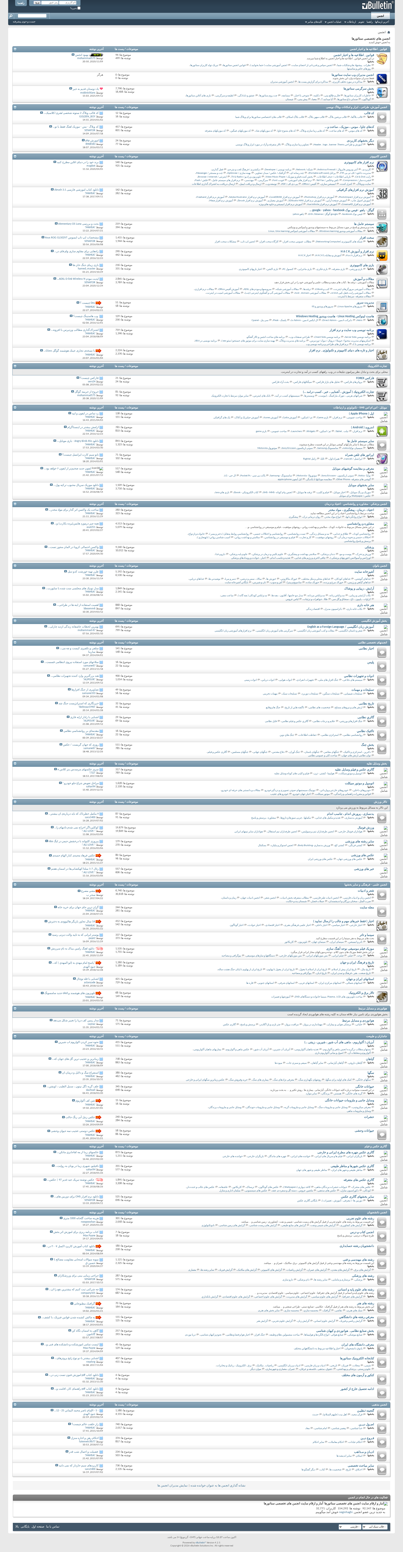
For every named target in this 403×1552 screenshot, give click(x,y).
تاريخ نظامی (366, 703)
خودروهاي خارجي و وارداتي (334, 790)
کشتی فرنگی (355, 845)
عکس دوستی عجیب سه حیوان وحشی (73, 1131)
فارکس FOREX (365, 378)
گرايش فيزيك (226, 1270)
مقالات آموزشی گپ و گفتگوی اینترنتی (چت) (267, 293)
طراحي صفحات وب (299, 337)
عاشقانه (223, 1187)
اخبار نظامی (366, 648)
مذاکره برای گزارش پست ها (313, 82)
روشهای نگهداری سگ (310, 1080)
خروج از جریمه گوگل (87, 392)
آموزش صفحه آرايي (336, 200)
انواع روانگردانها (354, 517)
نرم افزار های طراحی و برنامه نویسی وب (327, 344)
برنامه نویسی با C (362, 344)
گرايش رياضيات (295, 1270)
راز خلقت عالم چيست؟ (85, 1424)
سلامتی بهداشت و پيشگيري (302, 554)
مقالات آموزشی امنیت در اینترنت (223, 293)
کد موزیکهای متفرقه (215, 131)
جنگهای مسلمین (240, 752)
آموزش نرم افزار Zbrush (250, 200)
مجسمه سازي (311, 1310)
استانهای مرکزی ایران (330, 983)
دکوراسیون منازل (350, 1190)
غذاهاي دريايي (196, 579)
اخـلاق (359, 1469)
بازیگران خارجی (255, 1156)
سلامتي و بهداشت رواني (247, 537)
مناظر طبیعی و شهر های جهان (311, 1170)
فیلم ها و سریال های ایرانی (328, 1156)
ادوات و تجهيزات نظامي (359, 676)
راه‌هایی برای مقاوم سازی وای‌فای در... (76, 251)
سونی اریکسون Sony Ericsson (297, 448)
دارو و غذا (220, 554)
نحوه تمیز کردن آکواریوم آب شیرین (78, 1042)
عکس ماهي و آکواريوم (237, 1049)
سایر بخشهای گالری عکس (357, 1196)
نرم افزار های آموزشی (300, 180)
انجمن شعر (270, 898)
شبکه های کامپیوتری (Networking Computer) (339, 242)
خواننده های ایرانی (300, 1156)
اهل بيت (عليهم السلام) (335, 1414)
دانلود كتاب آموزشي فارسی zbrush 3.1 (76, 189)
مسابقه (286, 95)
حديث (315, 1414)
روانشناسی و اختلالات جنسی (268, 534)
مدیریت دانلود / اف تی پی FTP (355, 173)
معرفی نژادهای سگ (283, 1080)
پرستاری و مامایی (341, 1280)
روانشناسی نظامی (352, 735)
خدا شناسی (356, 1428)
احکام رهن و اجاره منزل (85, 1438)
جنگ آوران (294, 752)
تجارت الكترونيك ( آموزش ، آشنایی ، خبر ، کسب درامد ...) (338, 392)
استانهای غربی (306, 983)
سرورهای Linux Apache (350, 306)
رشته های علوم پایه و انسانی (356, 1289)
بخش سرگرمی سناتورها (359, 88)
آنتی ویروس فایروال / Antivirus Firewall (337, 169)
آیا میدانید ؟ (327, 99)
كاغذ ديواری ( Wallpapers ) (296, 1187)
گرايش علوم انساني (324, 1321)
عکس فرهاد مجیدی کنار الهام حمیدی (73, 855)
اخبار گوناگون (236, 925)
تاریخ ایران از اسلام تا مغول (313, 969)
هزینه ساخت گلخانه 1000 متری (81, 1218)
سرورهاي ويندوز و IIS (322, 306)
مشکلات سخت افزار (225, 242)
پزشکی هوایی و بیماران (339, 1024)
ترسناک (250, 1187)
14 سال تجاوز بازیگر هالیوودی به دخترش (71, 921)
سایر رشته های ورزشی (359, 841)
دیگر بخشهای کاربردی (360, 140)
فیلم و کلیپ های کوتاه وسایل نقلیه (291, 773)
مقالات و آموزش (363, 279)
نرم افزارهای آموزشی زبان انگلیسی (233, 631)
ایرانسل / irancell (353, 459)
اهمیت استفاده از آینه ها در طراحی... (78, 605)
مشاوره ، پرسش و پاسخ (263, 818)
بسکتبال (262, 845)
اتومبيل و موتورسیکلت (350, 773)
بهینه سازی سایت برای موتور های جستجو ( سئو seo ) (248, 341)
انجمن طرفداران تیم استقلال (282, 831)
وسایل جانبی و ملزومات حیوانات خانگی (349, 1100)
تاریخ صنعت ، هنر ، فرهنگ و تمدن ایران (351, 973)
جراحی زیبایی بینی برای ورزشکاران (78, 1275)
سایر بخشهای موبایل (361, 485)
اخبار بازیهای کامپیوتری (250, 269)
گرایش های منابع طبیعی (293, 1225)
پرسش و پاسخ (247, 1024)
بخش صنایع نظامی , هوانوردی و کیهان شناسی (345, 1330)
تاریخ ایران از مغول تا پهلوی (281, 969)
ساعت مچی (227, 595)
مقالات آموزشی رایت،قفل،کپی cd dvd (351, 293)
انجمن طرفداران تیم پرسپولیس (318, 831)
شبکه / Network (304, 169)
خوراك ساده (312, 582)
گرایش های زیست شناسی (263, 1225)
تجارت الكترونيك (377, 366)
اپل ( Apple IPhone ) (361, 413)
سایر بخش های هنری (269, 1310)
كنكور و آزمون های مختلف (358, 1375)
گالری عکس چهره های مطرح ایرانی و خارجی (345, 1152)
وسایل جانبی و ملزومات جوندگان (263, 1107)
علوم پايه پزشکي (239, 554)
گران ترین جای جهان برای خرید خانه (78, 907)
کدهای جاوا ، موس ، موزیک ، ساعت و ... (349, 127)
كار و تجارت (305, 537)
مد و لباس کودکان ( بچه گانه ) (252, 595)
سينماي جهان (319, 942)
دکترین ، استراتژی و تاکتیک (357, 752)
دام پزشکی (303, 1280)
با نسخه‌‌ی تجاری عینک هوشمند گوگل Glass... (69, 350)
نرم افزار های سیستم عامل (226, 180)
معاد (307, 1428)
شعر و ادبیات (366, 890)
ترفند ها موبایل (304, 492)
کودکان (367, 1190)
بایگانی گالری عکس (307, 1201)
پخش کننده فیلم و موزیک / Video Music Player (289, 177)
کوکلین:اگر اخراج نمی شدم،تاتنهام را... (76, 827)
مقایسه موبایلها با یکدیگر (319, 479)
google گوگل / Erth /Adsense (323, 214)
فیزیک (345, 1365)
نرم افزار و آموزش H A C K (357, 251)
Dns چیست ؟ (87, 303)
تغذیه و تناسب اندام (280, 558)
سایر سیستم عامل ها (360, 441)
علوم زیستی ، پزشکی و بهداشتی (354, 1369)
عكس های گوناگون (269, 1187)
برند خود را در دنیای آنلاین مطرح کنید (78, 162)
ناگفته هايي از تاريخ (294, 707)
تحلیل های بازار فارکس (328, 382)
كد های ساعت (337, 131)
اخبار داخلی (321, 925)
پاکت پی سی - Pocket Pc (252, 475)
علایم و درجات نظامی (324, 721)
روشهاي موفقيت (325, 537)
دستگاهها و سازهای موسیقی (260, 956)
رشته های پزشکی (363, 1275)
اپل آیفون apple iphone (290, 479)
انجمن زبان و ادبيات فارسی (357, 898)
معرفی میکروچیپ (361, 1107)
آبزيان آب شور (261, 1049)
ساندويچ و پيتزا (294, 582)
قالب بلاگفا (356, 117)
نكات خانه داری (354, 609)
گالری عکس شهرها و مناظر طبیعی (352, 1166)
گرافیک (326, 1310)
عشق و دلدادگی (246, 95)
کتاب (322, 1469)
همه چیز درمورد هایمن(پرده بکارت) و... (76, 523)
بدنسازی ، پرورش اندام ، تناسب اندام (350, 814)
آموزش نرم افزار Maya (221, 200)
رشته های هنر (365, 1303)
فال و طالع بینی (332, 95)
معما (314, 99)
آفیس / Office (309, 184)
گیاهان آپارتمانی (336, 1063)
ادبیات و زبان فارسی (315, 1365)
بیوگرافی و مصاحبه (231, 956)
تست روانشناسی (297, 534)
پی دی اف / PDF (289, 184)
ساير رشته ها (207, 1270)
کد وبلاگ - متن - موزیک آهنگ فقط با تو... (76, 127)
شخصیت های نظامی (319, 707)
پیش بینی (302, 99)
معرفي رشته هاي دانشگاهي (356, 1317)
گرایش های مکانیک (247, 1270)
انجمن (380, 16)
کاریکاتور (289, 942)
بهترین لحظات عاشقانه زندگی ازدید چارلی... (73, 626)
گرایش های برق (362, 1270)
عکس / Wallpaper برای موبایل (355, 496)
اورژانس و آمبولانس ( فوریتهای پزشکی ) (350, 558)
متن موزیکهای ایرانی (317, 956)
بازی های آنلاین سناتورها (198, 95)
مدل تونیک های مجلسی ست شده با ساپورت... (72, 588)
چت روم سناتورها (268, 95)
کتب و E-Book (322, 289)
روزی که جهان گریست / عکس (81, 744)
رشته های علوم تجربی (360, 1218)
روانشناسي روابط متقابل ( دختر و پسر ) (229, 534)
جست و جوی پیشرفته (24, 22)
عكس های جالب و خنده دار (201, 1187)
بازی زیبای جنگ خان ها (86, 265)
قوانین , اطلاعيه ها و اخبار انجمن (368, 49)
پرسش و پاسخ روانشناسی (357, 541)
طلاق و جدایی (341, 534)
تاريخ (348, 1469)
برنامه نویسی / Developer (278, 169)
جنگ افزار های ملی (328, 680)
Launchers (296, 431)
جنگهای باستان (312, 752)
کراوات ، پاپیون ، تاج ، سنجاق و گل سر (351, 599)
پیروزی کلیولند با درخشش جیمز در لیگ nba (74, 841)
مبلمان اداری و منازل (229, 1190)
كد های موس (355, 131)
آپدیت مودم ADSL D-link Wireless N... (78, 279)
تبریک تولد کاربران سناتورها (204, 65)
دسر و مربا (230, 579)
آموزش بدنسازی (353, 818)
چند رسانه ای (297, 173)
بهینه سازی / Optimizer (239, 173)
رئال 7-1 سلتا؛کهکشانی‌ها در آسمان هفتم (75, 869)
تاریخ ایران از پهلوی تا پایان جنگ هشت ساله (240, 969)
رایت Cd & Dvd (363, 177)
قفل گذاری (217, 169)
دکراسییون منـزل (333, 609)
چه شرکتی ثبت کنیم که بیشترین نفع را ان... (74, 1289)
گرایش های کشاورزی (351, 1225)
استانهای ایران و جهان (360, 979)
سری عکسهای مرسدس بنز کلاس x (78, 769)
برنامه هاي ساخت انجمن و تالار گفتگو (266, 337)
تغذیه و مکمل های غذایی (328, 818)
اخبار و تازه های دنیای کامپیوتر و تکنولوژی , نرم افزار (341, 350)
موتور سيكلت (323, 794)
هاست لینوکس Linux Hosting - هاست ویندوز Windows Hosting (335, 316)
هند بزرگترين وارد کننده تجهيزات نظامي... (75, 676)
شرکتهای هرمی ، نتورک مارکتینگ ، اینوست (340, 396)
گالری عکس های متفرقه (359, 1180)
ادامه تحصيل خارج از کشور (357, 1389)
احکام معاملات (336, 1442)
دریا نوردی (190, 1335)
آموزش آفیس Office (229, 289)
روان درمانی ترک (311, 517)
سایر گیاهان (317, 1063)
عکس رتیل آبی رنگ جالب (80, 1117)
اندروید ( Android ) (362, 427)
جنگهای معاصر (331, 752)
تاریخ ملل (366, 969)
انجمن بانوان (380, 566)
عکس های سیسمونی (256, 1190)
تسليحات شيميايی (353, 694)
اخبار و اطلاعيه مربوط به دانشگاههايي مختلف (317, 1348)
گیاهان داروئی (355, 1063)
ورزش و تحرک (363, 554)
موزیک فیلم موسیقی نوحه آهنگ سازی (350, 948)
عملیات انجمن (334, 22)
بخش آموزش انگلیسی (374, 621)
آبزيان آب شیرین (281, 1049)
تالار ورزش (380, 802)
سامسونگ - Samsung (281, 475)
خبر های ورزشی (364, 869)
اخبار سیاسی (338, 925)
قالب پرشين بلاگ (338, 117)
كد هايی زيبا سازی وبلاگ (312, 131)
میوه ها (278, 1063)
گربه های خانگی (354, 1093)
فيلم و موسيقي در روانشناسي (279, 537)
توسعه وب (271, 184)
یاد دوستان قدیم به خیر (86, 88)
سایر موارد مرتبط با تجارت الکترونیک (230, 396)
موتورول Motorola (267, 448)
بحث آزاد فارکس (280, 382)
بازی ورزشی (356, 269)
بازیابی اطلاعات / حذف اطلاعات (334, 177)
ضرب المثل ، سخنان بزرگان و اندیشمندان (350, 901)
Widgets (311, 431)
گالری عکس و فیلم (217, 752)
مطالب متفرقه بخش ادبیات (295, 898)
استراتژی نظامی (330, 735)
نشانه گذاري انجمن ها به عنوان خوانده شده (218, 1485)
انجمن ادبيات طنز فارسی (326, 898)
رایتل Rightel (309, 459)
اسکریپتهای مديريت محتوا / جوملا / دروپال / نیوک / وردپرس (340, 341)
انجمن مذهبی (379, 1404)
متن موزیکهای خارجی (291, 956)
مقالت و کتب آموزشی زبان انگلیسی (316, 631)
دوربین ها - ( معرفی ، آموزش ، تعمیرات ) (342, 1201)
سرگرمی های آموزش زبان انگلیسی (274, 631)
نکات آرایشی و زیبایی (360, 595)
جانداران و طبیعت (376, 1036)
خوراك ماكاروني (289, 579)
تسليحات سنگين (331, 694)
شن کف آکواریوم (85, 1100)
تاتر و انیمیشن (355, 942)
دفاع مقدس (278, 752)
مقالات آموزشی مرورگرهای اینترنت (352, 289)
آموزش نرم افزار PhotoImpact (355, 197)
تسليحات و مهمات (362, 689)
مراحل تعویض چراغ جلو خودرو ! (81, 783)
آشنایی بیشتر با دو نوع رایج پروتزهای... (77, 1358)
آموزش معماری (276, 200)
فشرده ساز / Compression (357, 180)
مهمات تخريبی (270, 694)
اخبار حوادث (254, 925)
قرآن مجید (357, 1414)
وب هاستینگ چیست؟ (86, 316)
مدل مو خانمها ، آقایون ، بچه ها (287, 595)
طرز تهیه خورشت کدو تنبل (83, 571)
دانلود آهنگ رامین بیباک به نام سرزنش (72, 948)
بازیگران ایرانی (354, 1156)
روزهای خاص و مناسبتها (359, 69)
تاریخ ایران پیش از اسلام (344, 969)
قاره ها (249, 983)
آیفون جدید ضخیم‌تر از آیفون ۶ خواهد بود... (67, 468)
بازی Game (322, 417)
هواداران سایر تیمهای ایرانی (248, 831)
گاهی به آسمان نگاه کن (85, 1330)
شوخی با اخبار (302, 95)
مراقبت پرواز (292, 1024)
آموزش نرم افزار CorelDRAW (285, 197)
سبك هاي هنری (354, 1310)
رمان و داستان (229, 898)
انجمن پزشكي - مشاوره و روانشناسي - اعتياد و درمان (356, 504)
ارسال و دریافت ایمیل (250, 184)
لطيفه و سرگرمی (224, 95)
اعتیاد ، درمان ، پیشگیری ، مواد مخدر (351, 510)
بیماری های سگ (260, 1080)
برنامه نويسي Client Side (327, 337)
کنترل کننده (346, 184)
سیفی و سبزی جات (297, 1063)
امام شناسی (320, 1428)
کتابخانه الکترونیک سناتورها (357, 1358)
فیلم (350, 956)
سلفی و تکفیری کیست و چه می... (79, 648)
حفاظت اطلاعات (308, 735)
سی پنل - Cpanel (260, 320)
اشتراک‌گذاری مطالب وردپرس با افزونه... (75, 330)
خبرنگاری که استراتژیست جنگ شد (79, 703)
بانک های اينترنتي (262, 396)
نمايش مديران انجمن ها (172, 1485)
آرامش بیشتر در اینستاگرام (83, 427)
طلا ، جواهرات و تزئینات (315, 599)
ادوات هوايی (285, 680)
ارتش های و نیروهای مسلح (348, 707)
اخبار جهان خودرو (302, 794)
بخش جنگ (367, 744)
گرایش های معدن (340, 1270)
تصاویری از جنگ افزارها (85, 689)
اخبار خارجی (356, 925)
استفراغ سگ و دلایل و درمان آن (80, 1072)
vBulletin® (200, 1543)
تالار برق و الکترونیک (361, 992)
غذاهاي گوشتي (363, 579)
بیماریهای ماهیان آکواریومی (207, 1049)
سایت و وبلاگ (364, 184)
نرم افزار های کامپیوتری (359, 162)
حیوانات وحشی (364, 1130)
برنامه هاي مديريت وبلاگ (293, 341)
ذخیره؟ (73, 8)
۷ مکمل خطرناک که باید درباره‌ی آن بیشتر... (74, 814)
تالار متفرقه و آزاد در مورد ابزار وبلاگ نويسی (258, 144)
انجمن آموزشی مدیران (282, 82)
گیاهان (370, 1059)
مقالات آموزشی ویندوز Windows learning (341, 231)
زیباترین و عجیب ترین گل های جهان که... (75, 1059)
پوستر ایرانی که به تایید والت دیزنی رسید (75, 935)
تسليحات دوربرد (310, 694)
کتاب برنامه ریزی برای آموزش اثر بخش (76, 1232)
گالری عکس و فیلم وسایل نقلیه (354, 769)
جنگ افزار (260, 1335)
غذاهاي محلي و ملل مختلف (316, 579)
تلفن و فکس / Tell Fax (327, 180)
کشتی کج (339, 845)
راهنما (20, 3)
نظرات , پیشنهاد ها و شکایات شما (354, 65)
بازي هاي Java (222, 492)
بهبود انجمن (81, 55)
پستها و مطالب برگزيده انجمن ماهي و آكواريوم (347, 1049)
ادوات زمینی (250, 680)
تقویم (361, 22)
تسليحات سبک (289, 694)
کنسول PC (288, 269)
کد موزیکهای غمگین (240, 131)
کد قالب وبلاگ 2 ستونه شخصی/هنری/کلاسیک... (71, 113)
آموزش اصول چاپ (361, 200)
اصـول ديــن (366, 1424)
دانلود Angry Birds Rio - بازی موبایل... (78, 441)
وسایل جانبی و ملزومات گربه (299, 1107)
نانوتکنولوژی (208, 1225)
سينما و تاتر (367, 935)
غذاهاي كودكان (343, 579)
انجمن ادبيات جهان (250, 898)
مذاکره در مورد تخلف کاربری (347, 82)
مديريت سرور (365, 302)
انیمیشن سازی (328, 184)
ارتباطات (351, 22)
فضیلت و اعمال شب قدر (84, 1452)
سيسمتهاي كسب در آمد (287, 396)
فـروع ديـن (367, 1438)
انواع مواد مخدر (333, 517)
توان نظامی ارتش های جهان (356, 755)
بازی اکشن (272, 269)
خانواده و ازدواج (196, 534)
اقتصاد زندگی (313, 609)
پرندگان (326, 1093)
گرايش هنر (262, 1321)
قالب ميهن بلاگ (316, 117)
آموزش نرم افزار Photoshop (319, 197)
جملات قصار (317, 901)
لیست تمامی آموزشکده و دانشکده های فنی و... (71, 1344)
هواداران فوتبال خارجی (350, 831)
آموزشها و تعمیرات (280, 997)
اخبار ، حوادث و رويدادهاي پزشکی (248, 558)
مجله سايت (367, 907)
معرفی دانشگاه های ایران (357, 1344)
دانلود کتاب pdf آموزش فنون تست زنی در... (74, 1375)
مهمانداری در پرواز (313, 1024)
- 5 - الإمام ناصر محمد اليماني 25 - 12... (76, 1410)
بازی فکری (322, 269)
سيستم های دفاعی (352, 680)
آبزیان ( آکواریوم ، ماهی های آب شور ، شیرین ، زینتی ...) (339, 1042)
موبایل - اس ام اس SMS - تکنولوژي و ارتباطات (360, 407)
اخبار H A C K (304, 255)
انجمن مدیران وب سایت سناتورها (353, 75)
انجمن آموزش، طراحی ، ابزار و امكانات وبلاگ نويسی (356, 107)
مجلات (356, 1365)
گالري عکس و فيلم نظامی (294, 721)
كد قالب (369, 113)
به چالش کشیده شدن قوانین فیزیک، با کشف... (68, 1317)
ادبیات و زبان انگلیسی (289, 1365)
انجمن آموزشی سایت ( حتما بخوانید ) (268, 65)
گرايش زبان (303, 1321)
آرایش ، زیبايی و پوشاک (359, 588)
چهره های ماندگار (277, 1156)
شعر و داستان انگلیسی (350, 631)
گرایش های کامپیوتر (271, 1270)
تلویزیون (302, 942)
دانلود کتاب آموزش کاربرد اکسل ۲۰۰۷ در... (70, 1246)
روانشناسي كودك (362, 534)
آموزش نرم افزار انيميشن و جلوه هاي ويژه (280, 204)
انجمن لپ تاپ (248, 242)
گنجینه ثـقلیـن (365, 1410)
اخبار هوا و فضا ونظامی (238, 1335)
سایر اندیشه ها (344, 1456)
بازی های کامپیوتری (362, 265)
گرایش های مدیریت (297, 1297)
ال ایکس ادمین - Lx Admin (304, 320)
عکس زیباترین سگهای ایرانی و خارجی (205, 1080)
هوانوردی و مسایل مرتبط (372, 1008)
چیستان (289, 99)
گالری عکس (229, 1024)
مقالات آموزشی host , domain (310, 293)
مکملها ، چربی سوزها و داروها (296, 818)
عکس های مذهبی (327, 1190)
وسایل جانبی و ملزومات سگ (332, 1107)
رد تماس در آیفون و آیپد (85, 413)
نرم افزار (337, 417)
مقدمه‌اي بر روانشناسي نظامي (81, 731)
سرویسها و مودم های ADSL (257, 289)
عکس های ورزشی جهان (349, 859)
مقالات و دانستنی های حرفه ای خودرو (241, 790)
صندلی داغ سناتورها (347, 99)
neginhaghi (346, 1512)
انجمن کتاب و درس (362, 1232)
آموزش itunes (271, 417)
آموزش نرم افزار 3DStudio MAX (305, 200)
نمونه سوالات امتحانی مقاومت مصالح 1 (76, 1259)
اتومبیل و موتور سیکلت (359, 783)
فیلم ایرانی (338, 956)
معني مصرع (88, 891)
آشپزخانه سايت (364, 571)
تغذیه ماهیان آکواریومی (307, 1049)
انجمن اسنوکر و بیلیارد (282, 845)
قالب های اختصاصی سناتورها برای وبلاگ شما (258, 117)
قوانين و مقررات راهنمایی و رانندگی (352, 794)
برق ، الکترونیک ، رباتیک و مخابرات (234, 1365)
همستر (337, 1093)
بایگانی (25, 1526)
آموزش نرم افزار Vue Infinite (322, 204)
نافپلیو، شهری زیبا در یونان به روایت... (77, 1166)
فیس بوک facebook (352, 214)
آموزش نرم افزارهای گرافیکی (355, 190)
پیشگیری (293, 517)
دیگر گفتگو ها (308, 1469)
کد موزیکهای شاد (264, 131)
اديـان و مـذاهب (364, 1452)
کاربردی (366, 169)
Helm (359, 320)
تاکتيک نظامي (365, 731)
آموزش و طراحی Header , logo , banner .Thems (338, 144)
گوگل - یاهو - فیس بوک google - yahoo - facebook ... (341, 210)
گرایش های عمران (317, 1270)
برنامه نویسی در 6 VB (206, 341)
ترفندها (307, 289)
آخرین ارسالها (382, 22)
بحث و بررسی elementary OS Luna (78, 224)
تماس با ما (52, 1526)
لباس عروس (292, 599)
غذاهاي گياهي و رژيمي (359, 582)
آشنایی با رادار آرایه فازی (84, 717)
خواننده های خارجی (232, 1156)
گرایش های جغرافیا (352, 1297)
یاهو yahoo (298, 214)
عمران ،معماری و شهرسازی (280, 1369)
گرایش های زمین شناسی (232, 1225)
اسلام (359, 1456)
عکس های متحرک (361, 1187)
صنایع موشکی (355, 1335)
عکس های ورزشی (362, 855)
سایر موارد (311, 1093)
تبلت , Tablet (342, 431)
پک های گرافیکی (221, 417)
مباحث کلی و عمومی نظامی (322, 755)
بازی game (261, 431)
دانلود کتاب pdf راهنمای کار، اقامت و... (76, 1389)
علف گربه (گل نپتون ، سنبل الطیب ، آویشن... (73, 1086)
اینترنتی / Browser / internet (212, 177)
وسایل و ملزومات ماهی (359, 1111)
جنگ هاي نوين (287, 735)
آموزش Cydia (290, 417)
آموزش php (92, 140)
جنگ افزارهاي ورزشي (351, 721)
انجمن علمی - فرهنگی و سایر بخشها (365, 884)
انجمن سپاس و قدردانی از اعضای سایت (312, 65)
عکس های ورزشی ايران (320, 859)
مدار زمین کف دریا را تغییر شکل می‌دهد (76, 1020)
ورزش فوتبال (366, 827)
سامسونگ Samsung (327, 448)
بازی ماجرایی (305, 269)
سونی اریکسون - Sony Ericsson (338, 475)
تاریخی (333, 1365)
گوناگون (366, 99)
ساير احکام (318, 1442)
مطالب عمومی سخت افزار (297, 242)
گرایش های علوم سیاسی (325, 1297)
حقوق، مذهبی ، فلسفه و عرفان (316, 1369)
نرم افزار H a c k (354, 255)
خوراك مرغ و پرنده (333, 582)
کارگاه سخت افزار (269, 242)
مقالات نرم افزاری (204, 289)
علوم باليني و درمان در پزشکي (267, 554)
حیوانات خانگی (364, 1086)
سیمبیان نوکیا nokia (352, 448)
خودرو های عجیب (279, 794)
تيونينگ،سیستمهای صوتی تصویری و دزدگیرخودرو (290, 790)
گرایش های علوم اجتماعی (268, 1297)
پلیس (370, 662)
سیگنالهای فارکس (303, 382)
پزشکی (369, 547)
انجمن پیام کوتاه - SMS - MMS (277, 492)
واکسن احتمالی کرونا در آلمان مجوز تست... (73, 547)
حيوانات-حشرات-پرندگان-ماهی (331, 1187)
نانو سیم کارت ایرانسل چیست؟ (80, 454)
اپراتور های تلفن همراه (359, 455)
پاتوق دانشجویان (353, 1348)
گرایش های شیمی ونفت (323, 1225)
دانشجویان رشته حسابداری (357, 1246)
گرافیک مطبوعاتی (84, 1304)
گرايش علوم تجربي (282, 1321)
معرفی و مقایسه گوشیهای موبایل (353, 468)
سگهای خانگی (363, 1080)
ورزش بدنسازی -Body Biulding (314, 845)
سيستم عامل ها (364, 224)
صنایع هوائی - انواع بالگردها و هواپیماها (323, 1335)
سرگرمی (263, 180)
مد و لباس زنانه (337, 595)
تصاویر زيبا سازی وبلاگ (297, 144)
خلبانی (359, 1024)
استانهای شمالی (354, 983)
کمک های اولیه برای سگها (339, 1080)
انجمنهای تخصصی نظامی (372, 642)
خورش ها (271, 579)
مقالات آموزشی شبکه (287, 289)
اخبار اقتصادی (272, 925)
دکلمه (317, 95)
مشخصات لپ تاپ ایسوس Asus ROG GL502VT (72, 237)
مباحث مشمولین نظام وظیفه (285, 1335)
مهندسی (249, 180)
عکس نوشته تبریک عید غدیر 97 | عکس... (70, 1180)
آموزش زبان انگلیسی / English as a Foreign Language (340, 626)
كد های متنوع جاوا (287, 131)
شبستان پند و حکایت (296, 901)
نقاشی (338, 1310)
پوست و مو (345, 554)
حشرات (369, 1117)
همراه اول (334, 459)
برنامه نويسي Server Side (358, 337)
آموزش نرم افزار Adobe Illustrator (247, 197)
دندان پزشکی (328, 554)
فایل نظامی (271, 721)
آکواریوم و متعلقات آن (359, 1053)
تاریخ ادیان (321, 973)
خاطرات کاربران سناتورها (357, 95)
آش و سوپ (276, 582)
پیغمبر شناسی (339, 1428)
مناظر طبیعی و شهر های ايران (347, 1170)
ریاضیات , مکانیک (265, 1365)
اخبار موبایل (340, 492)
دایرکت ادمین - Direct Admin (337, 320)
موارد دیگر (255, 1369)
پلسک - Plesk (279, 320)
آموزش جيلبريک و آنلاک (247, 417)
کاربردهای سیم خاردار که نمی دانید (79, 1465)
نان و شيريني (259, 582)
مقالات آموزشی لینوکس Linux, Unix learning (291, 231)
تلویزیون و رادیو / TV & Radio (246, 177)
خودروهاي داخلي (362, 790)
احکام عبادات (355, 1442)
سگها (371, 1072)
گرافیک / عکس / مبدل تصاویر (270, 173)
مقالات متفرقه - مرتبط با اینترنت (354, 296)
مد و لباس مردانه (316, 595)
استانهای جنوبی (266, 983)
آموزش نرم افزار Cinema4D (356, 204)
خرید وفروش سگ (238, 1080)
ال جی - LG (230, 475)
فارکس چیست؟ (89, 378)
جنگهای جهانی (260, 752)
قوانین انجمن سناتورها (234, 65)
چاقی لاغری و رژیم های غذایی (310, 558)
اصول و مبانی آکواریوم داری (329, 1053)
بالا (17, 1526)
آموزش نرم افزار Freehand (210, 197)
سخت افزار (367, 237)
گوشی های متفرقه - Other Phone (354, 479)
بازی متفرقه (338, 269)
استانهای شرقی (286, 983)
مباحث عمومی (354, 417)
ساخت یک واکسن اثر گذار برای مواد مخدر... (74, 510)
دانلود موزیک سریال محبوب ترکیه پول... (76, 485)
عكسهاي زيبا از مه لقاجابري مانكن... (78, 1152)
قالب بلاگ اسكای (295, 117)
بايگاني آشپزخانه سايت (236, 582)
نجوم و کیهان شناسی (211, 1335)
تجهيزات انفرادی (305, 680)
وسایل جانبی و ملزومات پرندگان (225, 1107)
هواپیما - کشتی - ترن (324, 773)
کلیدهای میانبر (315, 22)
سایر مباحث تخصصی (361, 1465)
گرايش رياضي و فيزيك (351, 1321)
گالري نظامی (366, 717)
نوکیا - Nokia (364, 475)
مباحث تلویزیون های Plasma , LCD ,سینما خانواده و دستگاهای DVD (328, 997)
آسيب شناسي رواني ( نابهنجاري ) (213, 537)
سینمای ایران (337, 942)
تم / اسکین (307, 417)
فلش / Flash (201, 180)
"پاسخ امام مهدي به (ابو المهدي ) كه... (73, 963)
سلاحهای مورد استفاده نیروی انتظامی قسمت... (71, 662)
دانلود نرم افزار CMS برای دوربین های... (76, 1196)
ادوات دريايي (267, 680)
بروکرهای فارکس (353, 382)
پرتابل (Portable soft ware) (322, 173)
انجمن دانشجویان (377, 1212)
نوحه (359, 956)
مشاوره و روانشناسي (360, 523)
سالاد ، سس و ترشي (251, 579)
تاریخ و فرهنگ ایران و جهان (357, 962)
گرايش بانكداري (210, 1297)
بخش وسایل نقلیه (377, 763)
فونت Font (278, 180)
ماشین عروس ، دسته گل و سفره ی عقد (292, 1190)
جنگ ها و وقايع (273, 707)
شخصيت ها (335, 1469)
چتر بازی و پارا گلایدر (270, 1024)
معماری (192, 1270)
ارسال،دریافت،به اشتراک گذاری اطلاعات (213, 184)
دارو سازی (287, 1280)
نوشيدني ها (214, 579)
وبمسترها (309, 396)
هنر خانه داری (365, 605)
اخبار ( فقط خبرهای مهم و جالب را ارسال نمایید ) (343, 921)
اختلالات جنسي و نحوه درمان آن (354, 537)
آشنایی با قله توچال (87, 979)
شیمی (368, 1365)
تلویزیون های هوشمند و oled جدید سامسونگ (69, 993)
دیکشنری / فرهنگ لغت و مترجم (244, 169)
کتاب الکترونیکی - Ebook (246, 492)
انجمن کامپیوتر (378, 156)
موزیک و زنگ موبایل (360, 492)
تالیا (322, 459)
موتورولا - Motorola (307, 475)
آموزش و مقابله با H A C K (328, 255)
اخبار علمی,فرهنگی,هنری (297, 925)
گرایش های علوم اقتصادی (236, 1297)
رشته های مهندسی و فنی (358, 1259)
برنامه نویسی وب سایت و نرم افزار (352, 330)
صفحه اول (37, 1526)
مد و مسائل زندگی (319, 534)
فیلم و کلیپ (323, 492)
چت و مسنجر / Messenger (209, 173)
